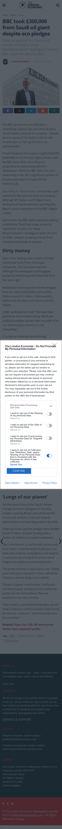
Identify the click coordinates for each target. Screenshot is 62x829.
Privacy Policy (49, 482)
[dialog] (31, 414)
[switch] (49, 414)
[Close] (55, 346)
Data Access (30, 482)
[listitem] (31, 406)
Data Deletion (12, 482)
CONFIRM (19, 471)
